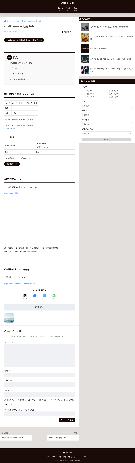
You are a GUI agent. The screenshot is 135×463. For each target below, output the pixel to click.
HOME (68, 452)
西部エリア (114, 97)
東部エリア (90, 97)
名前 (7, 371)
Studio (60, 9)
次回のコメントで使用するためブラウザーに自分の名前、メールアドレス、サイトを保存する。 (41, 400)
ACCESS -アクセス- (17, 74)
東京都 (24, 21)
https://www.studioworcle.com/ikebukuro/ (20, 284)
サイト (7, 390)
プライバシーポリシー (82, 457)
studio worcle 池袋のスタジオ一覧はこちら (24, 40)
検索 (106, 139)
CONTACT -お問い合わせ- (19, 79)
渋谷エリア (90, 91)
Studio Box (67, 2)
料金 (15, 68)
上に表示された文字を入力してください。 (21, 410)
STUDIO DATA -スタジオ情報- (20, 63)
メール (8, 381)
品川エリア (114, 94)
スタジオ (16, 21)
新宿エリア (114, 91)
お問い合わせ (67, 457)
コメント (9, 342)
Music (68, 9)
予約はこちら (12, 164)
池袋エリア (90, 94)
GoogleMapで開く (11, 193)
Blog (75, 9)
